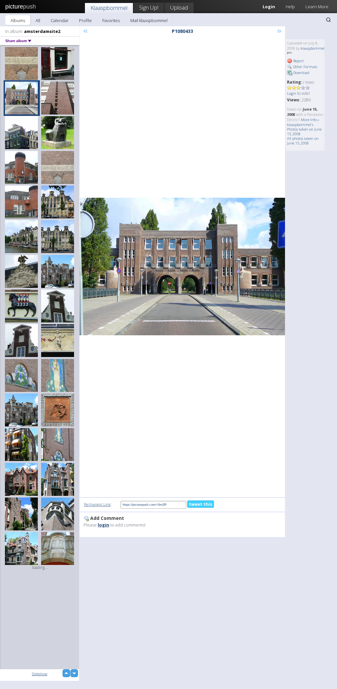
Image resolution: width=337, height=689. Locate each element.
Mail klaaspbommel (149, 20)
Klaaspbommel (109, 8)
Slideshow (39, 673)
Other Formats (304, 66)
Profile (85, 20)
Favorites (111, 20)
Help (290, 7)
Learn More (316, 7)
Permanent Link (97, 504)
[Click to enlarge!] (182, 266)
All (38, 20)
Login (291, 93)
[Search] (328, 19)
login (103, 525)
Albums (18, 20)
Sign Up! (148, 7)
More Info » (310, 119)
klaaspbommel (312, 48)
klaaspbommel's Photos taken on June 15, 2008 (304, 129)
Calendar (59, 20)
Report (298, 60)
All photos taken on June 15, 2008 (303, 140)
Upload (179, 7)
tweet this (200, 504)
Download (300, 72)
